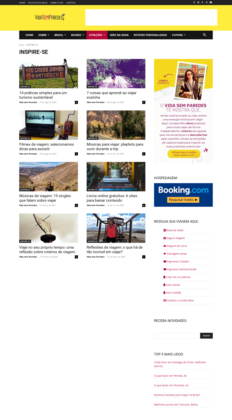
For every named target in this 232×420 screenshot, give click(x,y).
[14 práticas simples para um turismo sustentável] (48, 73)
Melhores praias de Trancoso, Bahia (176, 404)
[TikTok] (206, 3)
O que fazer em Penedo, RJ (170, 375)
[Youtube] (211, 3)
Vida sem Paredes (28, 102)
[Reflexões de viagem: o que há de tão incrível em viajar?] (116, 228)
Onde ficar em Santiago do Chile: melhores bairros (180, 364)
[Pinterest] (202, 3)
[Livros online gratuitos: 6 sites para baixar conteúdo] (116, 176)
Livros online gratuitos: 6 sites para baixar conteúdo (112, 198)
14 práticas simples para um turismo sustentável (43, 95)
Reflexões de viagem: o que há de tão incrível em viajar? (115, 249)
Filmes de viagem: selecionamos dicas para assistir (46, 146)
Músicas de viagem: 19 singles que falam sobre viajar (45, 198)
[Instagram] (198, 3)
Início (21, 44)
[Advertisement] (151, 17)
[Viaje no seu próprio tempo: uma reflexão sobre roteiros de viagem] (48, 228)
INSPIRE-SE (25, 86)
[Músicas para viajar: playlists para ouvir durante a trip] (116, 125)
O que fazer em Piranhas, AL (171, 385)
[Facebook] (194, 3)
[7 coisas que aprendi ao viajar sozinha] (116, 73)
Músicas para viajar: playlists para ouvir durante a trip (115, 146)
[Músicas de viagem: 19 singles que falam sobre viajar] (48, 176)
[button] (204, 35)
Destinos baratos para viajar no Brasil (177, 395)
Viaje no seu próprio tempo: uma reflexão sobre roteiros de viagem (47, 249)
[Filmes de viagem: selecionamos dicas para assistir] (48, 125)
